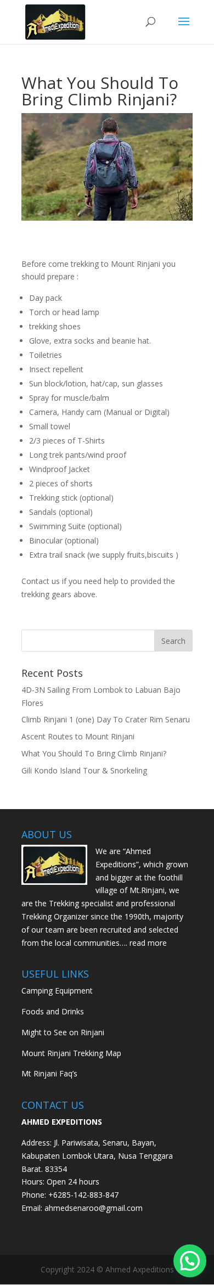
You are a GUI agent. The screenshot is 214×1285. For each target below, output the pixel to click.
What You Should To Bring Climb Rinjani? (93, 753)
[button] (189, 1260)
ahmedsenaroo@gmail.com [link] (93, 1208)
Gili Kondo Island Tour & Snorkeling (84, 770)
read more (148, 943)
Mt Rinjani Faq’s (49, 1073)
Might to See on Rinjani (62, 1032)
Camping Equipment (57, 990)
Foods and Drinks (52, 1011)
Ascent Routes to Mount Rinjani (77, 736)
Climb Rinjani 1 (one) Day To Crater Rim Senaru (105, 719)
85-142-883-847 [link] (90, 1194)
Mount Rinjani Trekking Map (71, 1053)
